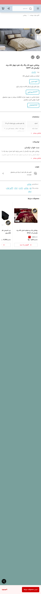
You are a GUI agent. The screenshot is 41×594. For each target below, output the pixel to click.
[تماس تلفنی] (4, 581)
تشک (15, 188)
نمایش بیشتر (37, 133)
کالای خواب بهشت (34, 15)
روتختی (25, 15)
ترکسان (34, 72)
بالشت (21, 188)
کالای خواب (9, 188)
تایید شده (34, 81)
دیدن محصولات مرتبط (31, 589)
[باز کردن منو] (37, 8)
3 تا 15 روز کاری (32, 92)
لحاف (29, 191)
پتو (30, 188)
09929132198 (33, 105)
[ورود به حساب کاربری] (9, 8)
